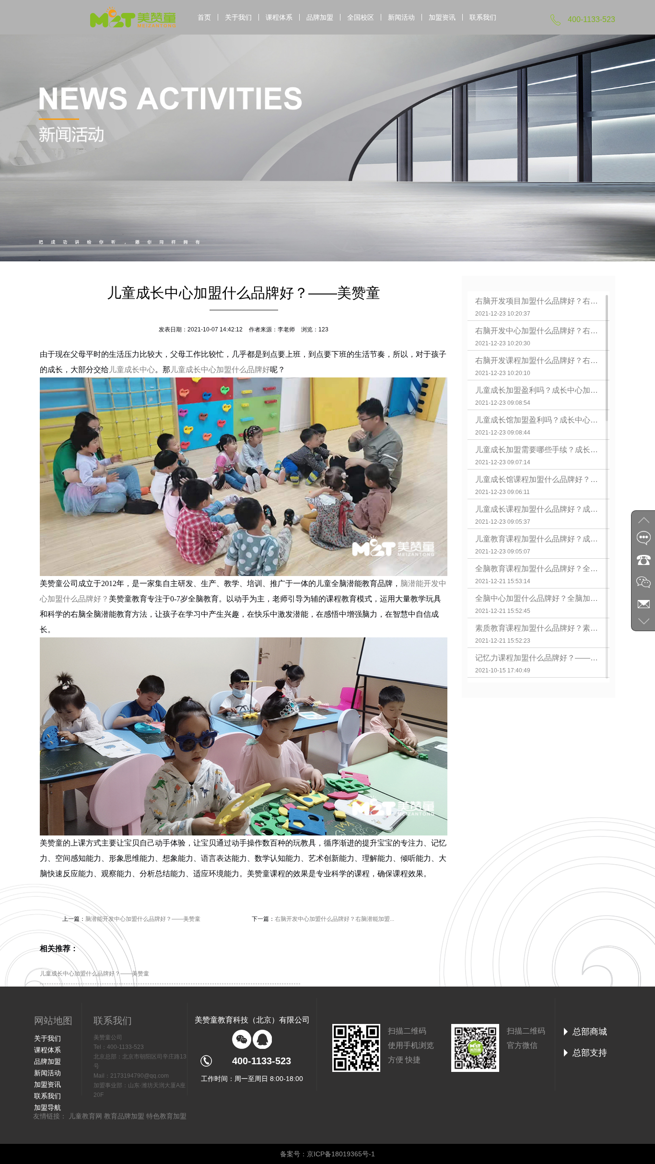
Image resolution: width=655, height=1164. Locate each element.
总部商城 (590, 1031)
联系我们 (482, 17)
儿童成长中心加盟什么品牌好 (220, 369)
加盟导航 (47, 1107)
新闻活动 (401, 17)
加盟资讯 (442, 17)
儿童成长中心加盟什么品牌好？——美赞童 (94, 973)
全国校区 (360, 17)
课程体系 (279, 17)
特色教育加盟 (166, 1116)
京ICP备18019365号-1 (341, 1154)
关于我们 (238, 17)
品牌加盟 (319, 17)
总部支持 (590, 1053)
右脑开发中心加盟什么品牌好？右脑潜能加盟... (334, 919)
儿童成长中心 (132, 369)
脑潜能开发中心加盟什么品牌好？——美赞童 (142, 919)
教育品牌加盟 (124, 1116)
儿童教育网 (85, 1116)
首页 (204, 17)
